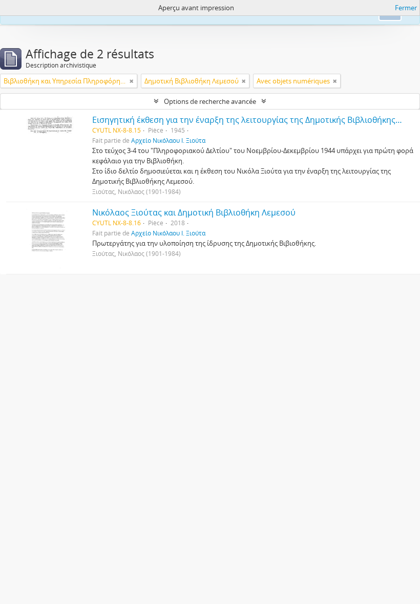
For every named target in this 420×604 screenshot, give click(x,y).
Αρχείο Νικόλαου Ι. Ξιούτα (168, 140)
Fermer (406, 7)
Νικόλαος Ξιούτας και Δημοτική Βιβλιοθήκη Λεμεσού (194, 212)
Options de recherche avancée (210, 101)
